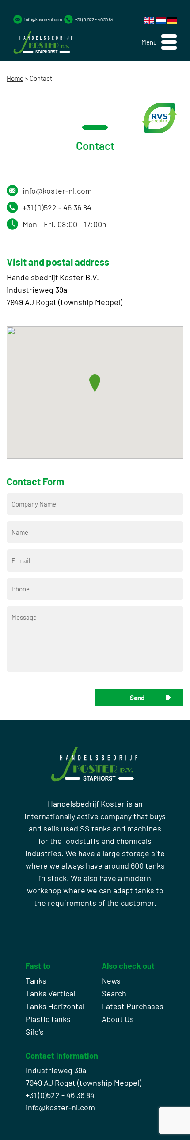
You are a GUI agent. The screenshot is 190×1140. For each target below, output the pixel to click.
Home (15, 78)
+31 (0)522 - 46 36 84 (94, 19)
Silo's (35, 1032)
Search (114, 993)
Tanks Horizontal (55, 1006)
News (111, 980)
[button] (159, 42)
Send (137, 698)
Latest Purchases (132, 1006)
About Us (118, 1019)
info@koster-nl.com (43, 19)
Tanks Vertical (50, 993)
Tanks (36, 980)
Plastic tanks (48, 1019)
